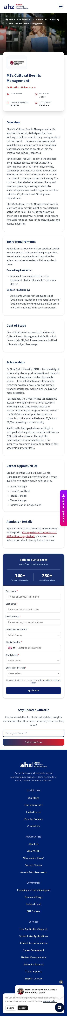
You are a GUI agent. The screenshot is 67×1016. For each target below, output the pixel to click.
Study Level (12, 655)
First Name (12, 591)
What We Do (33, 851)
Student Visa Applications (33, 936)
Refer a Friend (33, 904)
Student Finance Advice (33, 957)
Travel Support (33, 971)
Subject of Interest (16, 668)
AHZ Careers (33, 911)
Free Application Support (33, 929)
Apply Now (33, 690)
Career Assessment (33, 950)
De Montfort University (47, 19)
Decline (10, 1008)
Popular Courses (33, 819)
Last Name (11, 604)
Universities (25, 19)
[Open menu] (61, 6)
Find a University (33, 805)
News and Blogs (33, 897)
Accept (22, 1008)
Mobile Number (14, 642)
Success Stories (33, 865)
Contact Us (33, 826)
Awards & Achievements (33, 872)
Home (12, 19)
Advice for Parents (34, 964)
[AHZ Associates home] (19, 6)
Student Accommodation (33, 943)
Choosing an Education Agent (33, 890)
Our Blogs (33, 798)
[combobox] (33, 635)
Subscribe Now (33, 742)
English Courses (33, 978)
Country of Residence (17, 629)
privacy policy (50, 1001)
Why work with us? (33, 858)
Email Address (13, 616)
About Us (33, 844)
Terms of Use (45, 680)
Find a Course (33, 812)
